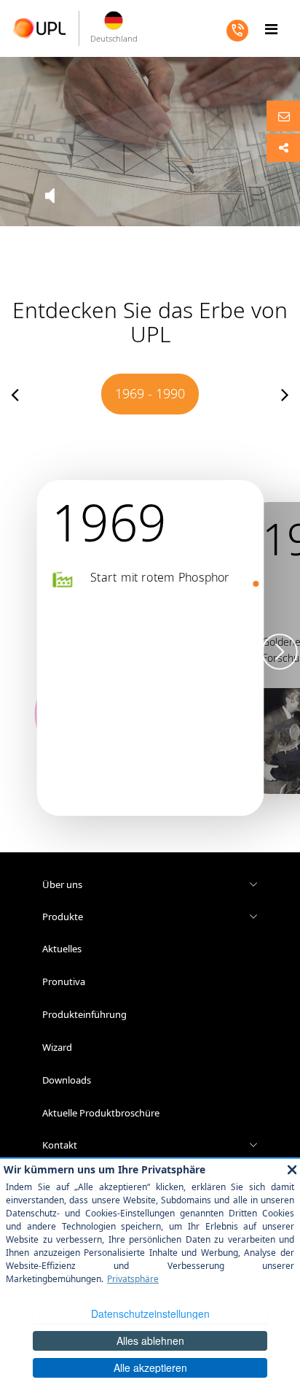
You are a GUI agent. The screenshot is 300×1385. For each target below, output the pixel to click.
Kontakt (59, 1144)
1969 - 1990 (150, 393)
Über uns (62, 884)
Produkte (62, 916)
